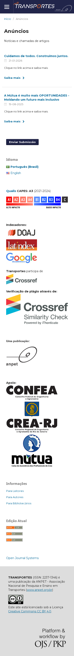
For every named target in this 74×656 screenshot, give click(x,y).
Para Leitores (15, 491)
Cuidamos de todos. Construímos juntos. (36, 56)
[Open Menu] (6, 6)
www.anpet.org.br (39, 590)
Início (7, 18)
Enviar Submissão (22, 142)
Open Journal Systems (22, 558)
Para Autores (14, 497)
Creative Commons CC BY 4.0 (29, 611)
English (15, 173)
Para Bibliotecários (18, 503)
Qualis (11, 191)
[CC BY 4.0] (15, 603)
